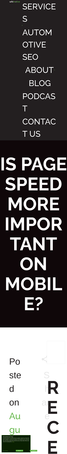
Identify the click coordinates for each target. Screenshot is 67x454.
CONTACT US (39, 128)
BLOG (40, 83)
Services (39, 13)
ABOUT (39, 70)
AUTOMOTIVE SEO (37, 45)
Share (45, 388)
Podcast (39, 102)
